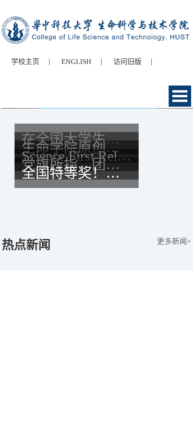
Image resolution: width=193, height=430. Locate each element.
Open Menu (180, 96)
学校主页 (25, 61)
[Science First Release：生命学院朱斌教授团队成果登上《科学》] (96, 195)
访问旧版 (127, 61)
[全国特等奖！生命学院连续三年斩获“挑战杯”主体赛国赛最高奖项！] (96, 212)
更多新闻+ (174, 241)
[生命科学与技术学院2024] (96, 20)
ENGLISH (76, 61)
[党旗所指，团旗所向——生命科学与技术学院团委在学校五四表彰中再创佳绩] (96, 203)
